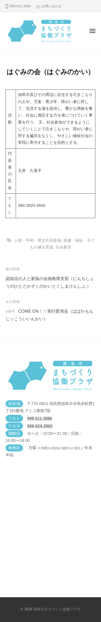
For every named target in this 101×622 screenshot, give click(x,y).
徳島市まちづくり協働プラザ (57, 609)
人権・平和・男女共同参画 (37, 240)
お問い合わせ (52, 6)
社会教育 (63, 247)
